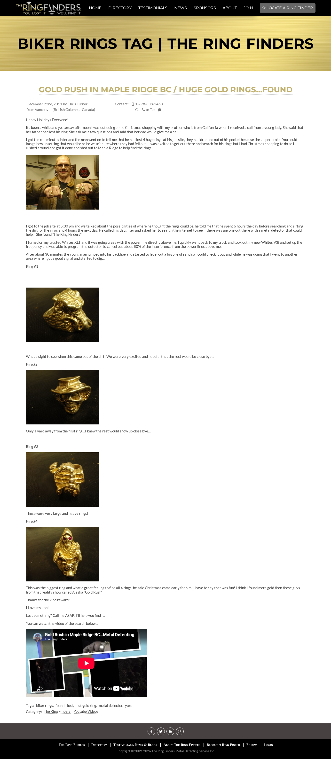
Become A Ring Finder (223, 745)
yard (128, 705)
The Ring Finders (57, 711)
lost (70, 705)
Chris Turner (77, 104)
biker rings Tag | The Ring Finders (165, 43)
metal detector (110, 705)
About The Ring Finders (182, 745)
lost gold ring (86, 705)
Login (268, 745)
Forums (252, 745)
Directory (99, 745)
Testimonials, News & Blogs (135, 745)
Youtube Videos (86, 711)
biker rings (44, 705)
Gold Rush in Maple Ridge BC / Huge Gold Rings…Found (165, 89)
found (59, 705)
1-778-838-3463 (149, 104)
